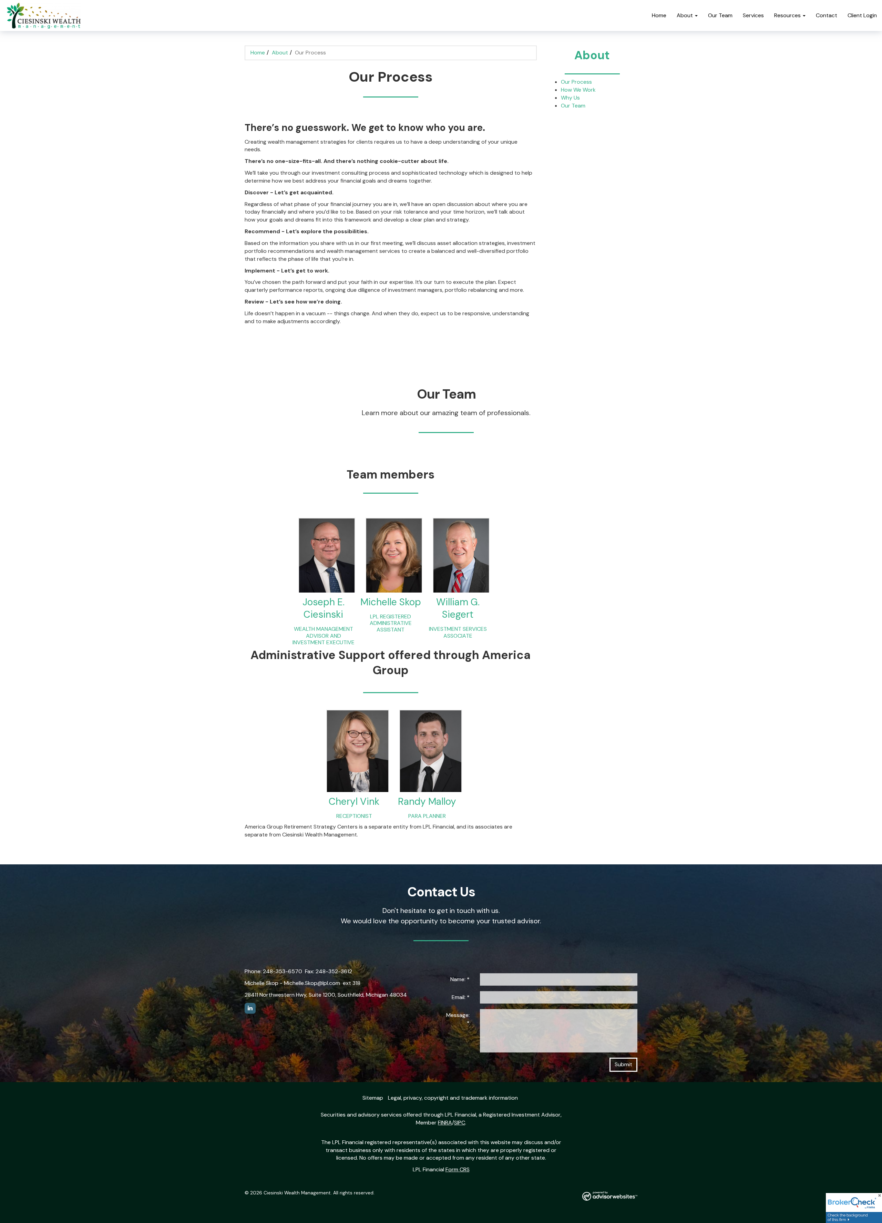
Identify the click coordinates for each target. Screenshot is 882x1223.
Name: (460, 979)
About (685, 15)
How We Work (578, 89)
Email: (461, 997)
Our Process (576, 81)
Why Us (570, 97)
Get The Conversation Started (288, 347)
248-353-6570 (282, 971)
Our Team (720, 15)
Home (659, 15)
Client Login (862, 15)
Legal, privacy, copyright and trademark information (453, 1097)
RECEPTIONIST (354, 816)
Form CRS (457, 1169)
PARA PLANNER (427, 816)
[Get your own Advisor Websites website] (609, 1196)
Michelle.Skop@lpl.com (312, 983)
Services (753, 15)
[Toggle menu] (698, 15)
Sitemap (372, 1097)
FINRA (445, 1122)
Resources (787, 15)
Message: (458, 1019)
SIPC (459, 1122)
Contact (826, 15)
